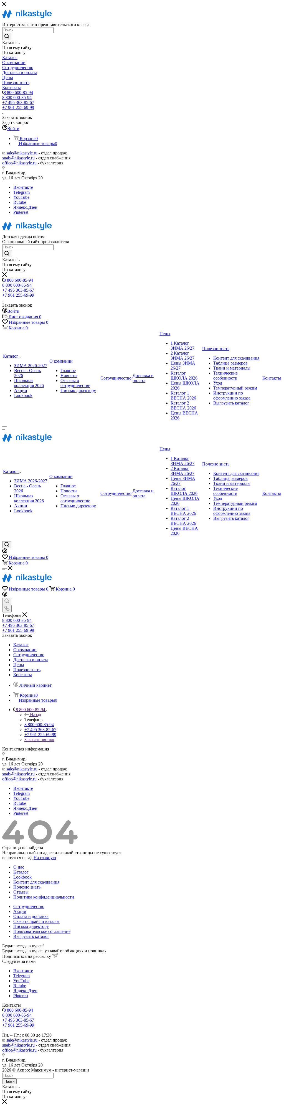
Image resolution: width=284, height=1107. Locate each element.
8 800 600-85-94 (18, 92)
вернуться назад (17, 857)
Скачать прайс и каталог (36, 921)
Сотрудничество (28, 906)
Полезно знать (26, 887)
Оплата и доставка (31, 916)
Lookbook (22, 877)
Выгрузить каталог (31, 936)
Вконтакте (23, 187)
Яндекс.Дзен (25, 207)
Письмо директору (31, 926)
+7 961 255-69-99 (18, 107)
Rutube (19, 202)
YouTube (21, 197)
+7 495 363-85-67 (18, 102)
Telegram (21, 192)
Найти (9, 1081)
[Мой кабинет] (4, 551)
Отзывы (21, 892)
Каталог (21, 872)
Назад (35, 714)
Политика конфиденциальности (43, 897)
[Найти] (6, 36)
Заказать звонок (39, 739)
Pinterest (20, 212)
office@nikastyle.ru (19, 163)
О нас (18, 867)
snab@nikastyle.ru (18, 158)
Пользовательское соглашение (41, 931)
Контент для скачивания (36, 882)
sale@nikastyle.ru (21, 153)
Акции (19, 911)
